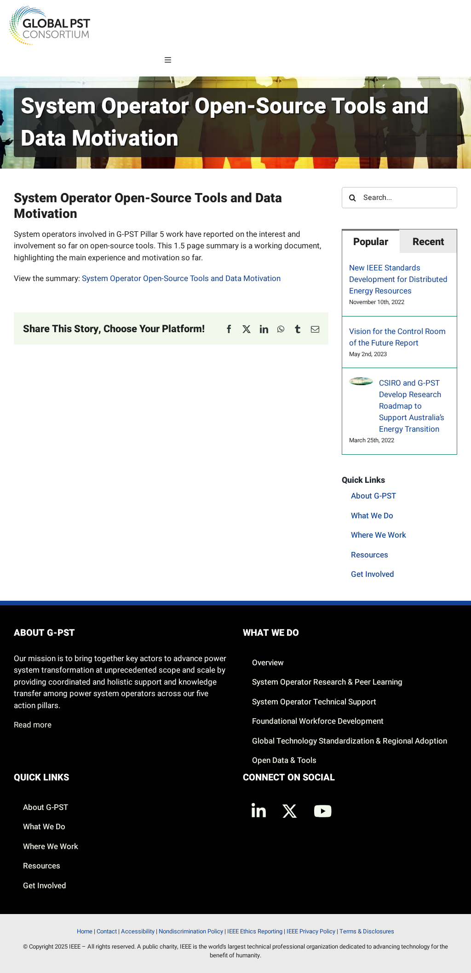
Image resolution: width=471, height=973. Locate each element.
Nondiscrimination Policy (191, 931)
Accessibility (138, 931)
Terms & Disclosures (366, 931)
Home (84, 931)
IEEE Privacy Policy (311, 931)
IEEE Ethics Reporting (254, 931)
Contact (107, 931)
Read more (33, 725)
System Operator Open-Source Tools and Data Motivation (181, 278)
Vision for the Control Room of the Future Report (397, 337)
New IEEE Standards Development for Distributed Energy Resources (398, 279)
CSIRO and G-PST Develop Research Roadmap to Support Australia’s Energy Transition (411, 406)
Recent (428, 241)
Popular (370, 241)
